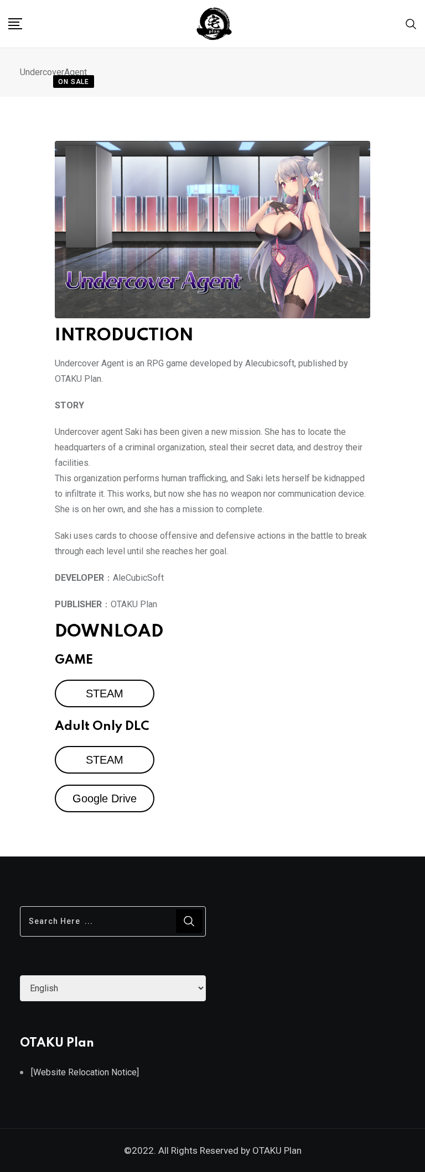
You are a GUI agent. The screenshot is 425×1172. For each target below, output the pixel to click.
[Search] (411, 23)
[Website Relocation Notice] (85, 1072)
